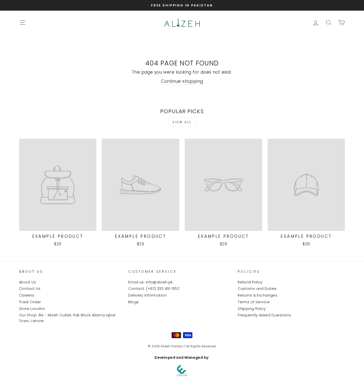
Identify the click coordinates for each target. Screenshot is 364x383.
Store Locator (32, 308)
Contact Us (29, 288)
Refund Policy (250, 282)
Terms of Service (254, 302)
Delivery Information (147, 295)
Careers (26, 295)
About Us (27, 282)
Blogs (133, 302)
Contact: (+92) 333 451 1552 (153, 288)
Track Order (30, 302)
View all (182, 122)
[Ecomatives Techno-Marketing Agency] (182, 370)
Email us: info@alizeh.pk (150, 282)
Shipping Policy (252, 308)
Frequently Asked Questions (264, 315)
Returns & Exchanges (257, 295)
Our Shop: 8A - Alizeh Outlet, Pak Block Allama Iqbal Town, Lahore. (67, 318)
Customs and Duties (257, 288)
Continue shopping (182, 81)
